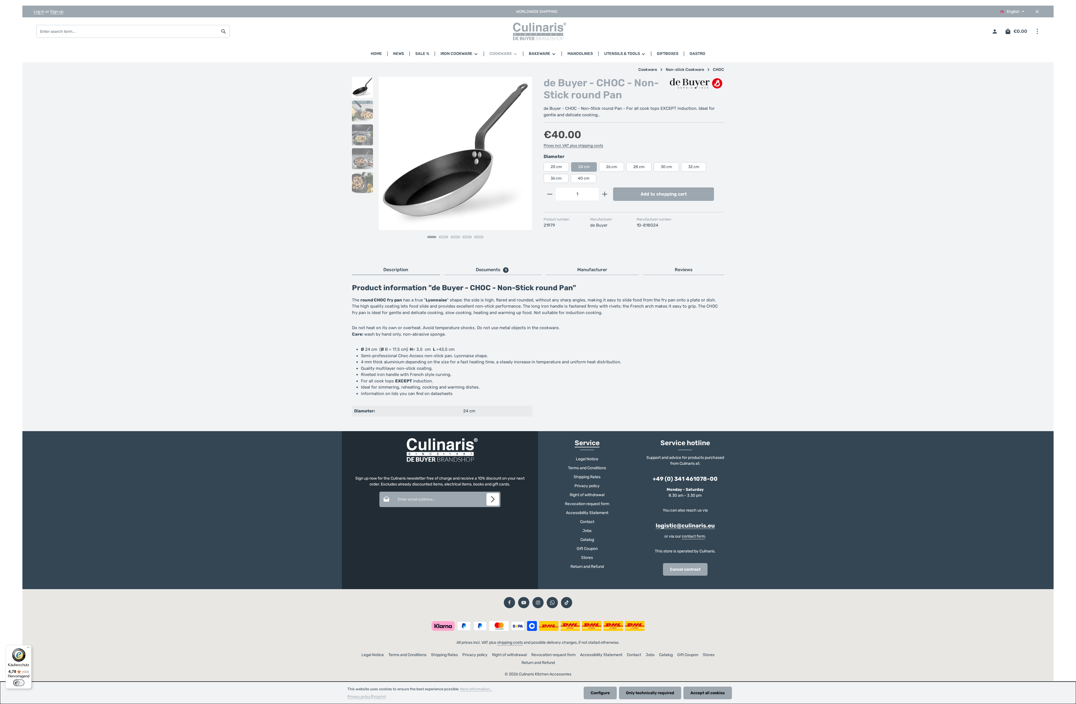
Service (587, 443)
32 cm (693, 166)
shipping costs (510, 642)
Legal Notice (587, 459)
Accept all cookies (707, 693)
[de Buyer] (696, 84)
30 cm (666, 166)
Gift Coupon (587, 548)
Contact (587, 521)
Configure (600, 693)
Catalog (587, 539)
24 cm (584, 166)
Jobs (587, 530)
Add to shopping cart (664, 194)
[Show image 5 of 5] (478, 237)
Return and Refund (587, 566)
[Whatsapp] (552, 602)
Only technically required (650, 693)
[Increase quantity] (605, 194)
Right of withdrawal (587, 494)
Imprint (379, 696)
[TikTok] (566, 602)
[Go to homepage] (538, 31)
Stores (587, 557)
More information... (476, 689)
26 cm (611, 166)
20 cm (556, 166)
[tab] (396, 270)
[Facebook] (509, 602)
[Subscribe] (492, 499)
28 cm (638, 166)
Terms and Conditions (587, 468)
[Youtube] (523, 602)
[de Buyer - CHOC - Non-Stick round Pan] (455, 153)
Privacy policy (587, 486)
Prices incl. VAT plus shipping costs (573, 145)
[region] (442, 165)
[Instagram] (538, 602)
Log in (39, 11)
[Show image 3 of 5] (455, 237)
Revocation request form (587, 503)
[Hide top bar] (1037, 12)
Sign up (56, 11)
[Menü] (28, 648)
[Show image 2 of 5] (443, 237)
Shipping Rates (587, 477)
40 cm (583, 178)
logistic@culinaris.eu (685, 525)
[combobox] (127, 31)
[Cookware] (503, 53)
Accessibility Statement (587, 512)
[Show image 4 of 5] (467, 237)
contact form (693, 536)
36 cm (556, 178)
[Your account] (994, 31)
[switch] (18, 682)
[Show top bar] (1037, 31)
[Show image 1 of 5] (431, 237)
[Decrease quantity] (550, 194)
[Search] (224, 31)
